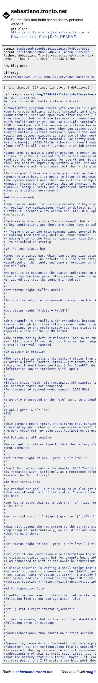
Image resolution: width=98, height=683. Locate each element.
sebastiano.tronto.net (33, 672)
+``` (7, 286)
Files (43, 37)
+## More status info (22, 482)
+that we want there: (22, 533)
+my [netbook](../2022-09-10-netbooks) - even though (50, 142)
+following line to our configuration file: (42, 598)
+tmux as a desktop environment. (32, 190)
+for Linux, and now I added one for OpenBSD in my (48, 578)
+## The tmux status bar (25, 248)
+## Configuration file (24, 588)
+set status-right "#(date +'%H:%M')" (36, 310)
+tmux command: (16, 447)
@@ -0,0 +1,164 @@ (19, 97)
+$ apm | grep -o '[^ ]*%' (26, 410)
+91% (7, 413)
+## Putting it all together (28, 437)
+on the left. (15, 266)
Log (33, 37)
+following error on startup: (29, 622)
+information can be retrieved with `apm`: (41, 369)
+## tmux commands (19, 197)
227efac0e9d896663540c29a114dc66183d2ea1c (52, 52)
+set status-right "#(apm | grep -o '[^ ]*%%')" (46, 458)
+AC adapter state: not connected (33, 386)
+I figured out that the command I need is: (42, 279)
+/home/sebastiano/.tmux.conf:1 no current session (48, 633)
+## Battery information (25, 351)
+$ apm (9, 379)
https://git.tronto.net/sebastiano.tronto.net (51, 32)
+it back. (12, 495)
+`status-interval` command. (28, 345)
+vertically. (15, 214)
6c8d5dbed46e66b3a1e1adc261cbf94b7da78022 (52, 48)
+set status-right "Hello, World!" (34, 290)
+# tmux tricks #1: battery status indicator (43, 101)
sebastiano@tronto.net (72, 55)
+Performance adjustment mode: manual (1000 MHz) (46, 389)
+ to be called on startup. (28, 242)
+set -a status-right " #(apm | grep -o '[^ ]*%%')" (49, 516)
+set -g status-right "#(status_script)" (39, 609)
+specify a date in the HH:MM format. (36, 331)
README (68, 37)
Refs (53, 37)
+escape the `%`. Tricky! (26, 475)
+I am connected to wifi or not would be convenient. (50, 561)
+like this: (14, 506)
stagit (90, 672)
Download (19, 37)
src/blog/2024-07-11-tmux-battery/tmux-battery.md (51, 76)
